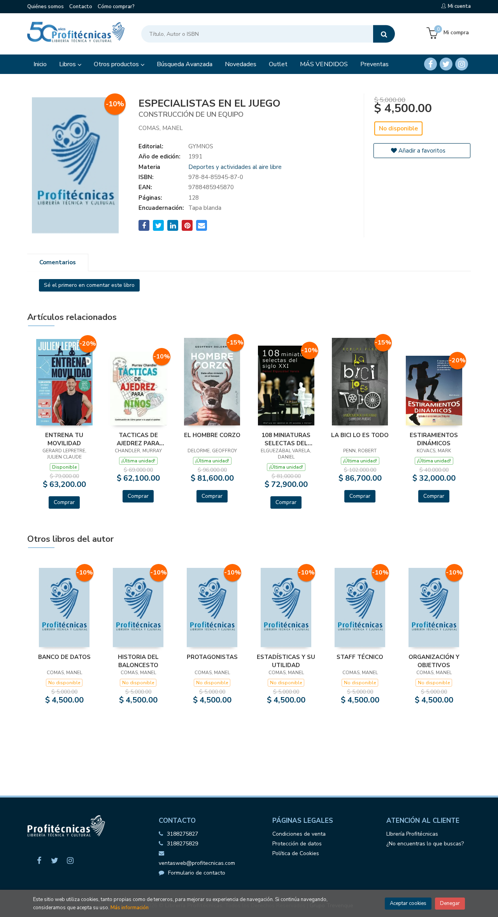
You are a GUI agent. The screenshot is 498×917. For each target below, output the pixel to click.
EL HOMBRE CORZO (212, 435)
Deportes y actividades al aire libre (235, 167)
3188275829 (182, 843)
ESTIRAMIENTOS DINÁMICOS (434, 439)
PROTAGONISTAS (212, 657)
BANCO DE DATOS (64, 657)
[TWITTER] (446, 64)
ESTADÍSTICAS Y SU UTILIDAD (286, 661)
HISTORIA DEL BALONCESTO (138, 661)
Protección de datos (297, 843)
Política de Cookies (295, 853)
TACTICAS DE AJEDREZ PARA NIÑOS (138, 439)
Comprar (64, 502)
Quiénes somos (45, 6)
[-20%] (64, 382)
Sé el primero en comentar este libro (89, 285)
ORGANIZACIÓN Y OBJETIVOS (434, 661)
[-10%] (138, 388)
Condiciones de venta (299, 834)
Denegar (450, 903)
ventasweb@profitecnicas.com (197, 863)
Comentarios (57, 262)
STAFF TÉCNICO (360, 657)
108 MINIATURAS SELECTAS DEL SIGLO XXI (285, 439)
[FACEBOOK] (430, 64)
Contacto (80, 6)
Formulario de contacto (196, 873)
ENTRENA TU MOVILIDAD (64, 439)
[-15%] (212, 381)
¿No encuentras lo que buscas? (425, 843)
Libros (68, 64)
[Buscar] (384, 34)
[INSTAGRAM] (461, 64)
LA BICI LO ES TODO (360, 435)
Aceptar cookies (408, 903)
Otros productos (117, 64)
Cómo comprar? (116, 6)
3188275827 (182, 834)
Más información (129, 907)
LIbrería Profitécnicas (412, 834)
